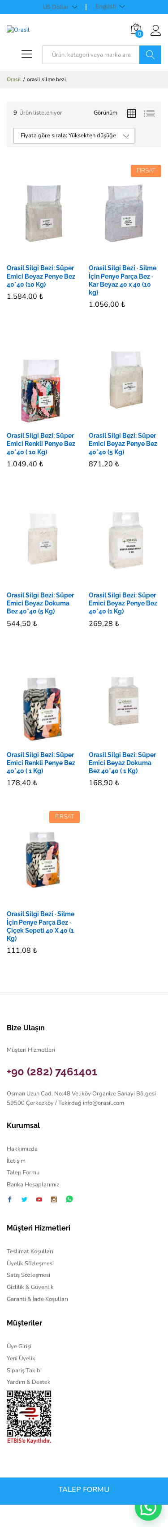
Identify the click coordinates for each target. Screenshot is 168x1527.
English (105, 7)
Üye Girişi (19, 1346)
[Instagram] (54, 1200)
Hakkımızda (22, 1149)
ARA (150, 54)
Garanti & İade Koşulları (37, 1299)
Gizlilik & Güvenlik (30, 1287)
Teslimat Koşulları (30, 1251)
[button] (32, 253)
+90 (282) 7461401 (52, 1071)
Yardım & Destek (29, 1382)
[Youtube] (39, 1200)
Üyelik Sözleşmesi (30, 1263)
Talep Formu (23, 1173)
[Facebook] (9, 1200)
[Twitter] (24, 1200)
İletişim (16, 1161)
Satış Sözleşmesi (28, 1275)
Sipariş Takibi (24, 1370)
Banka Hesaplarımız (33, 1185)
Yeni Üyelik (21, 1358)
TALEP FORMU (84, 1489)
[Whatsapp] (69, 1199)
